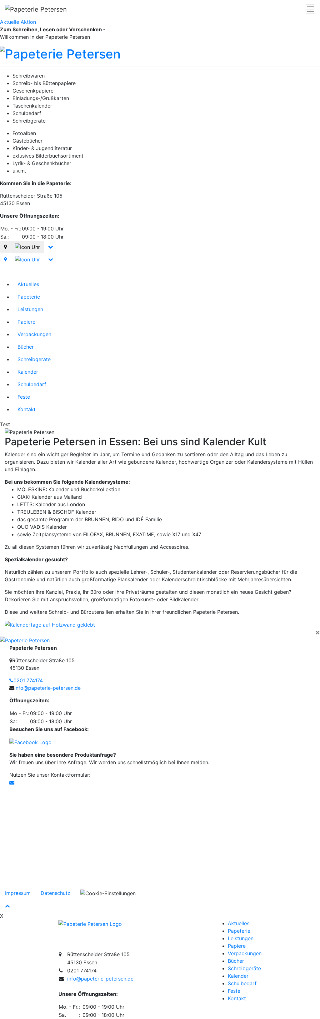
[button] (24, 632)
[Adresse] (5, 247)
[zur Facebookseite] (30, 742)
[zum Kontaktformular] (11, 782)
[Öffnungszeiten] (27, 247)
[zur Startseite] (90, 923)
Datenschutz (55, 893)
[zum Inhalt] (50, 247)
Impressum (18, 893)
